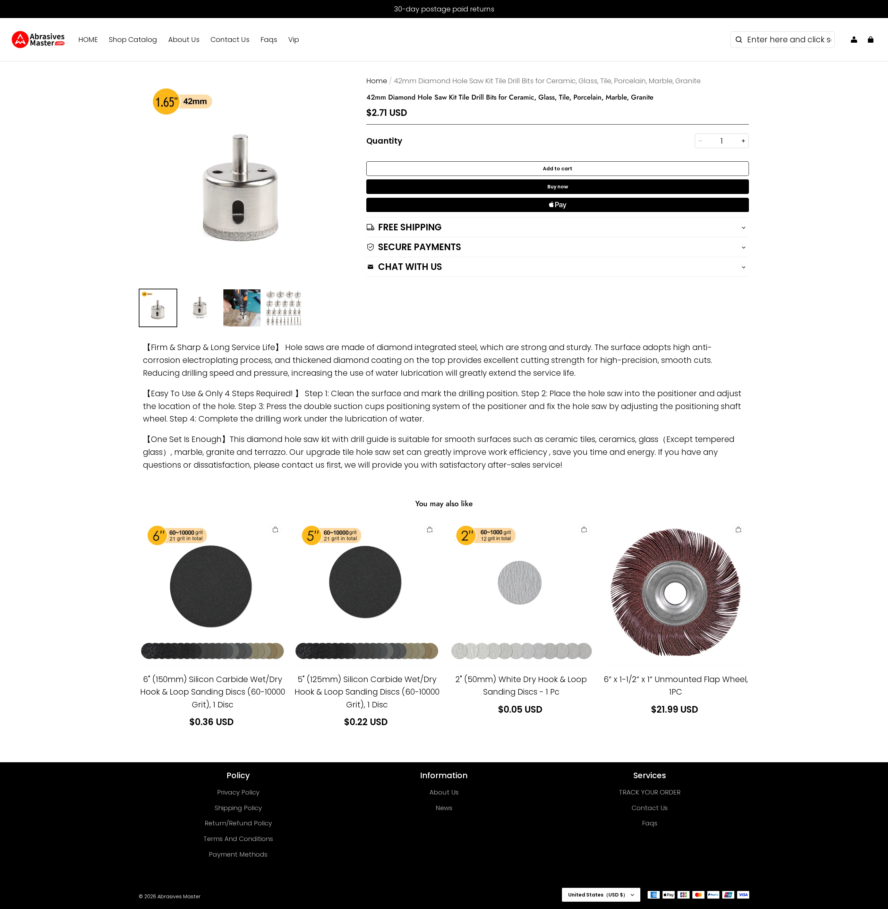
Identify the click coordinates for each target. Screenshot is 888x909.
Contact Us (230, 39)
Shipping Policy (238, 808)
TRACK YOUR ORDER (650, 792)
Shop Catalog (133, 39)
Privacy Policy (238, 792)
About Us (183, 39)
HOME (88, 39)
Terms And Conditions (238, 838)
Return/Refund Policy (238, 823)
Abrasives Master (178, 896)
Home (376, 81)
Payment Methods (238, 854)
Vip (293, 39)
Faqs (269, 39)
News (444, 808)
